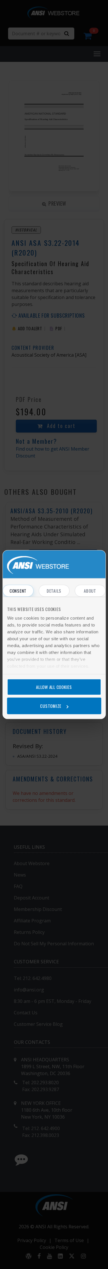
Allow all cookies (54, 687)
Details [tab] (54, 591)
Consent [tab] (18, 591)
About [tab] (90, 591)
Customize (50, 706)
